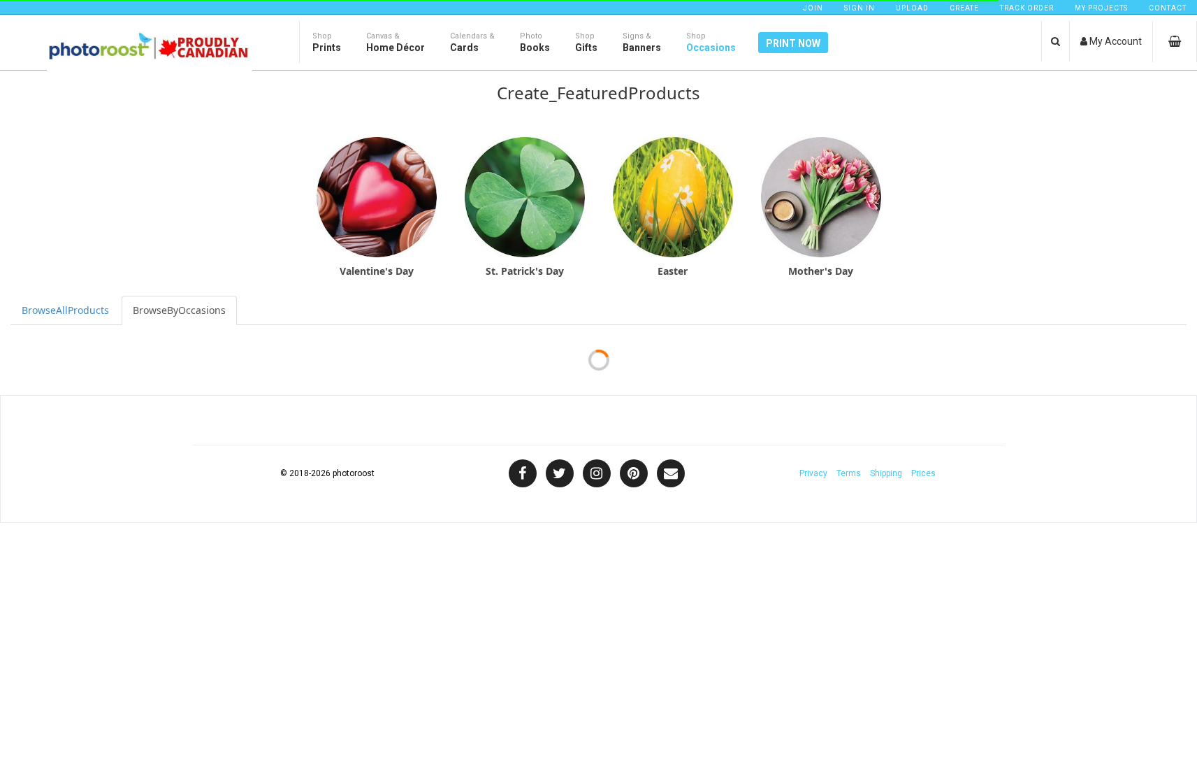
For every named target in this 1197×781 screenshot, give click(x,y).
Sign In (859, 8)
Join (813, 8)
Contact (1168, 8)
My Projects (1101, 8)
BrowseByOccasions (179, 310)
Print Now (793, 43)
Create (964, 8)
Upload (912, 8)
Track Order (1027, 8)
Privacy (813, 473)
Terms (848, 473)
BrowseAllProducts (65, 310)
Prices (923, 473)
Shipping (886, 473)
